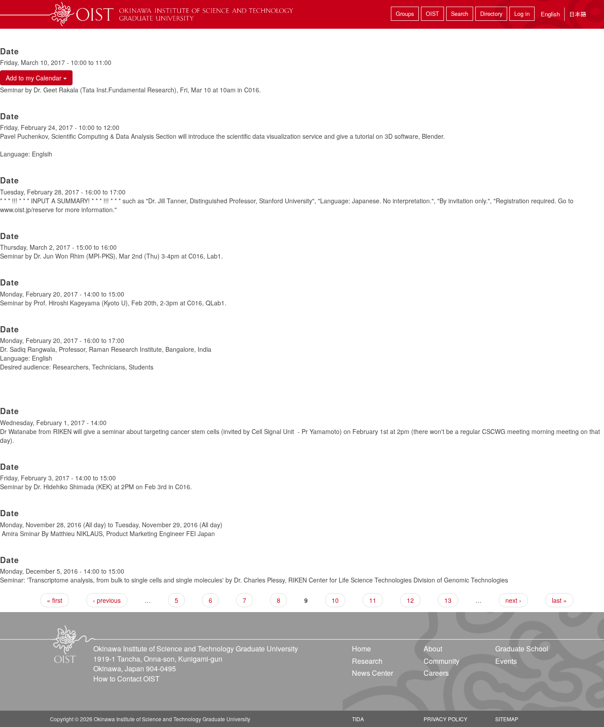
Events (506, 661)
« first (54, 600)
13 (447, 600)
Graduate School (521, 648)
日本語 (577, 14)
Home (361, 648)
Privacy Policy (445, 719)
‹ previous (107, 600)
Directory (491, 14)
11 (372, 600)
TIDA (358, 719)
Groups (405, 14)
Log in (522, 14)
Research (367, 661)
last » (559, 600)
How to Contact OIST (126, 679)
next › (513, 600)
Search (459, 14)
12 (410, 600)
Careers (436, 673)
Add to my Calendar (34, 77)
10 (335, 600)
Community (441, 661)
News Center (372, 673)
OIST (432, 14)
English (550, 14)
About (433, 648)
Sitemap (506, 719)
